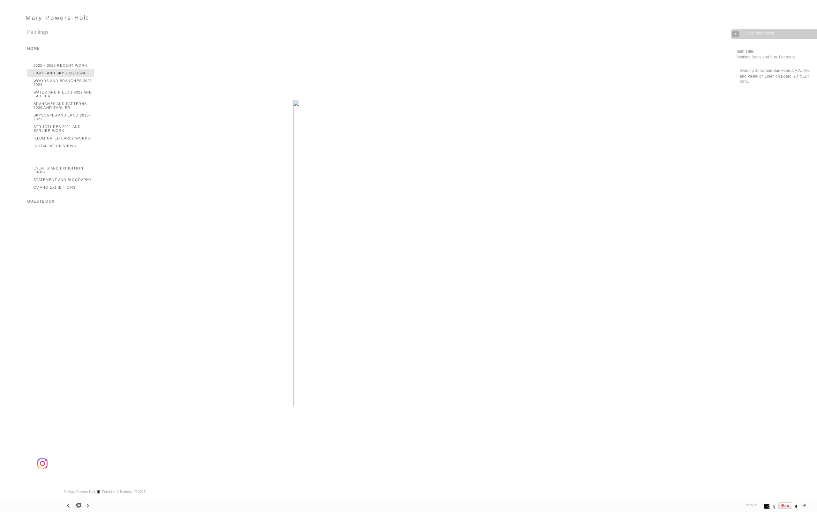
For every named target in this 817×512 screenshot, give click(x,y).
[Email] (766, 508)
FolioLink (109, 491)
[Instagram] (42, 467)
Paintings (38, 32)
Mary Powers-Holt (57, 17)
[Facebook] (796, 508)
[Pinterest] (785, 508)
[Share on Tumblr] (774, 508)
